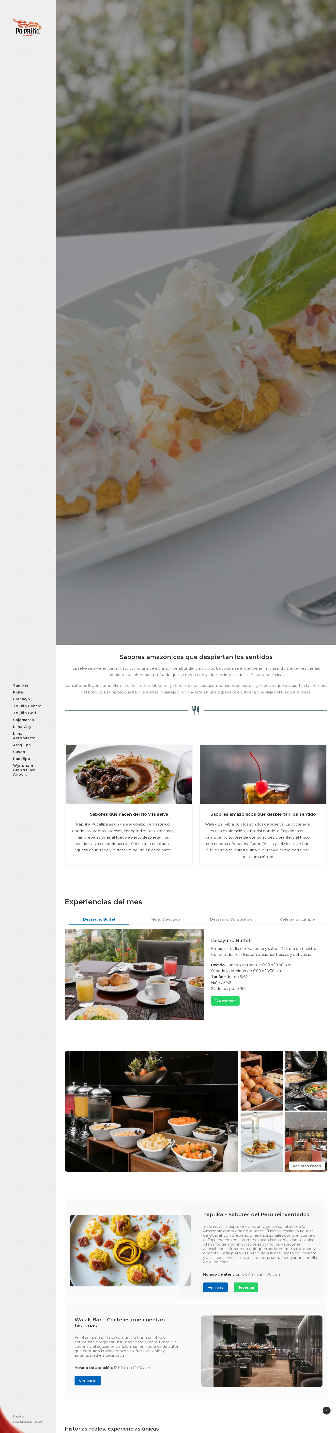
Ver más (215, 1287)
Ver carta (87, 1380)
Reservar (227, 1000)
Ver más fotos (307, 1165)
